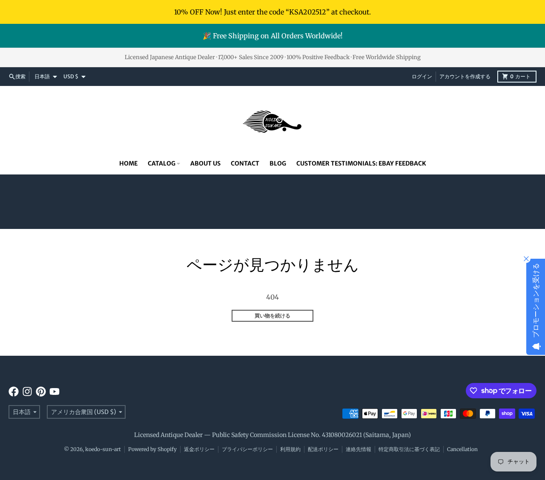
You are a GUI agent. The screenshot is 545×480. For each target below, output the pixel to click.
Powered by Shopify (152, 449)
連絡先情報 (358, 449)
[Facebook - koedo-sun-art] (14, 391)
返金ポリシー (199, 449)
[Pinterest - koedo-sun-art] (41, 391)
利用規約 (290, 449)
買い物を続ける (272, 315)
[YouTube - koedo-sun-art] (54, 391)
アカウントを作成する (464, 76)
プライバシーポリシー (247, 449)
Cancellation (462, 449)
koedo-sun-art (103, 449)
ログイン (422, 76)
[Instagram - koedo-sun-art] (27, 391)
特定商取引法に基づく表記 (409, 449)
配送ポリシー (323, 449)
